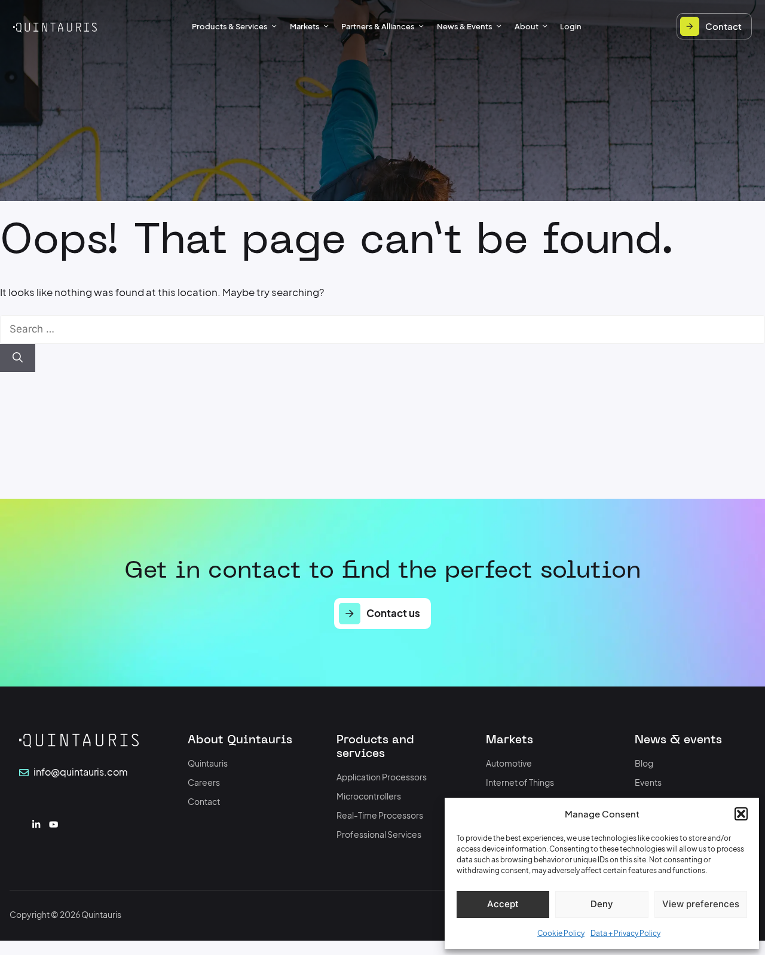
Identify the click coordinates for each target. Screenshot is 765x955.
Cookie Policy (561, 933)
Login (571, 26)
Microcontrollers (368, 796)
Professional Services (378, 834)
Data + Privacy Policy (625, 933)
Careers (204, 782)
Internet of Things (520, 782)
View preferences (700, 904)
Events (648, 782)
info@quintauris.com (80, 772)
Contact (204, 802)
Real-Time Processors (379, 815)
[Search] (17, 358)
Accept (503, 904)
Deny (601, 904)
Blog (644, 763)
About (526, 26)
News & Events (464, 26)
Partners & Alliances (378, 26)
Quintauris (208, 763)
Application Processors (381, 777)
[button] (741, 814)
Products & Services (230, 26)
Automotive (509, 763)
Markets (305, 26)
